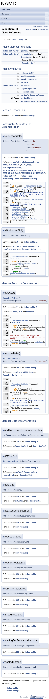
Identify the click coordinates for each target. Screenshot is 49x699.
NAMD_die (14, 400)
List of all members (42, 29)
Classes (24, 18)
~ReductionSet (27, 63)
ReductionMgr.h (19, 39)
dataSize (24, 82)
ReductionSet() (21, 446)
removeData (26, 54)
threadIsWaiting (27, 92)
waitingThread (27, 98)
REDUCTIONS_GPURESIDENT (33, 173)
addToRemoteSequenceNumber (34, 101)
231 (17, 626)
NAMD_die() (28, 372)
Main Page (6, 9)
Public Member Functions (40, 27)
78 (17, 242)
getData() (19, 472)
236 (17, 442)
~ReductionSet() (39, 446)
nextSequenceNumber (30, 76)
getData (24, 51)
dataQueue (25, 86)
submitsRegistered (29, 79)
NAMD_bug (20, 193)
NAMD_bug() (26, 165)
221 (16, 116)
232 (17, 652)
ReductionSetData (10, 51)
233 (17, 673)
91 (17, 307)
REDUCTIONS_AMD (36, 170)
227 (17, 468)
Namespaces (24, 14)
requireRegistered (28, 89)
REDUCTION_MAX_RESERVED (15, 170)
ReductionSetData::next (32, 249)
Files (24, 23)
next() (15, 249)
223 (17, 548)
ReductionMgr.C (30, 157)
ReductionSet (26, 57)
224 (17, 522)
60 (17, 157)
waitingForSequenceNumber (33, 95)
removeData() (8, 475)
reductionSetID (27, 73)
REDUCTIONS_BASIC (11, 173)
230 (17, 574)
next (34, 263)
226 (17, 496)
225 (17, 600)
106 (17, 368)
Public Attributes (31, 29)
